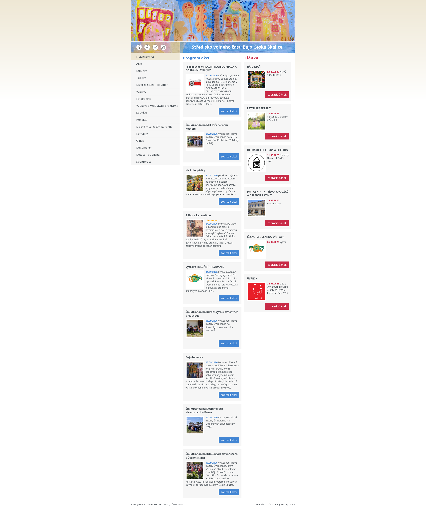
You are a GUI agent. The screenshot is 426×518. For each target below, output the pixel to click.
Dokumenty (144, 147)
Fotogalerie (143, 99)
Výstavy (141, 92)
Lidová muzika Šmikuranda (154, 127)
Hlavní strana (145, 57)
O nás (140, 140)
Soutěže (141, 113)
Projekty (141, 120)
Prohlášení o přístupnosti (267, 504)
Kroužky (141, 71)
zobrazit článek (277, 94)
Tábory (141, 78)
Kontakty (142, 133)
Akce (139, 64)
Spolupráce (143, 161)
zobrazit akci (229, 111)
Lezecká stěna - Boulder (152, 85)
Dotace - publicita (148, 154)
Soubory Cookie (288, 504)
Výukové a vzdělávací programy (157, 106)
